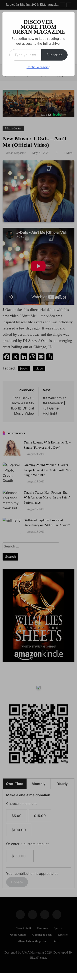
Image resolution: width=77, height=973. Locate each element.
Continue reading (38, 67)
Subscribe (54, 55)
